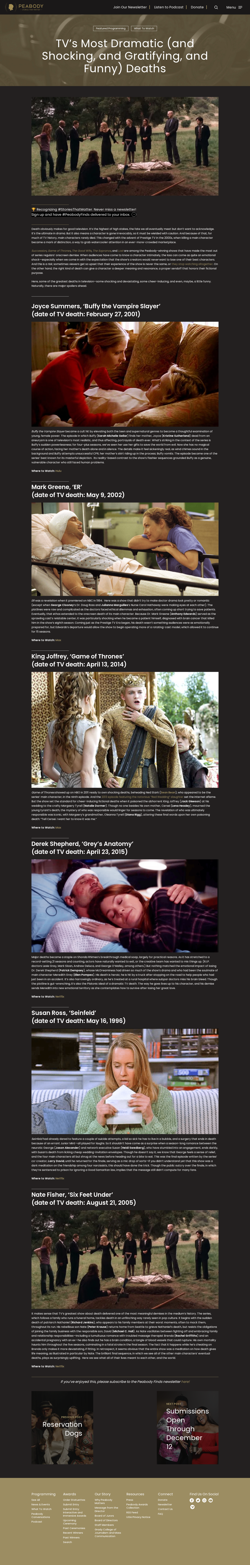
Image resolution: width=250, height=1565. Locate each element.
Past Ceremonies (74, 1528)
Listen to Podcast (169, 7)
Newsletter (165, 1504)
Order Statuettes (74, 1500)
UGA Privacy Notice (138, 1517)
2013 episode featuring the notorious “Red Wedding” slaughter (143, 797)
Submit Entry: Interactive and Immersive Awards (74, 1512)
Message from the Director (106, 1509)
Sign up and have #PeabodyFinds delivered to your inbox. (80, 214)
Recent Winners (73, 1532)
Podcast (36, 1521)
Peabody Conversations (40, 1515)
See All (35, 1500)
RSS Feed (132, 1512)
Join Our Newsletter (130, 7)
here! (185, 1381)
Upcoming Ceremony (70, 1521)
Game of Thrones (59, 251)
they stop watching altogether (192, 264)
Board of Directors (106, 1520)
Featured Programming (111, 28)
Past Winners (71, 1537)
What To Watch (41, 1509)
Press (129, 1500)
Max (58, 640)
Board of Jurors (104, 1515)
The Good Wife (81, 251)
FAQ (160, 1514)
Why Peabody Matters (103, 1501)
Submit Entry (71, 1504)
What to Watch (144, 28)
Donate (197, 7)
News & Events (40, 1504)
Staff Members (104, 1525)
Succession (39, 251)
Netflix (59, 997)
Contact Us (165, 1509)
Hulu (58, 471)
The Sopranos (102, 251)
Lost (120, 251)
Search (67, 1542)
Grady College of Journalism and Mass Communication (108, 1533)
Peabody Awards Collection (137, 1506)
